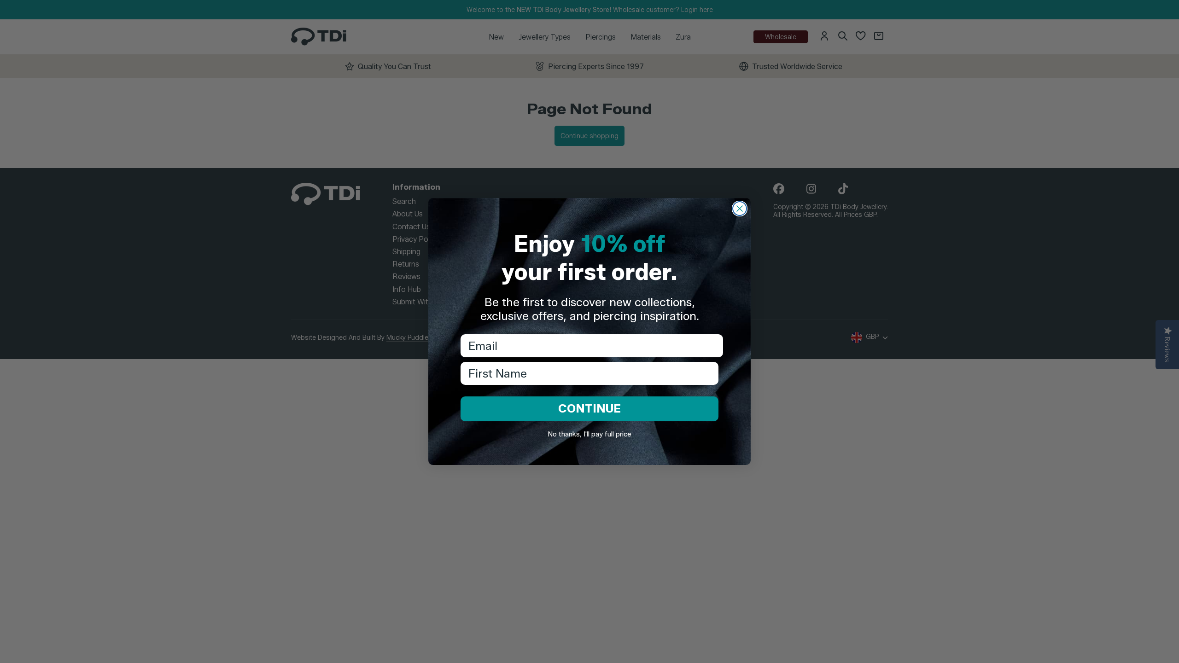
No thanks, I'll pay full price (589, 434)
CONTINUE (589, 408)
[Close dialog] (740, 208)
